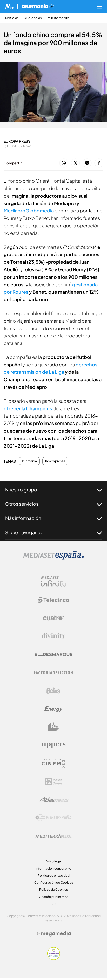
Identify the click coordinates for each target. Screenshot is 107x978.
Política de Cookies (53, 889)
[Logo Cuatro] (53, 618)
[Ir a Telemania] (38, 6)
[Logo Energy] (53, 708)
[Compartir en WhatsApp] (63, 163)
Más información (23, 518)
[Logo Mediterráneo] (53, 836)
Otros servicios (21, 504)
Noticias (12, 18)
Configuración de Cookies (53, 882)
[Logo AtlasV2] (53, 799)
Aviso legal (54, 861)
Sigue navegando (24, 532)
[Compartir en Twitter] (75, 163)
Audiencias (33, 18)
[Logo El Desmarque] (53, 654)
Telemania (29, 461)
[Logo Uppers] (53, 745)
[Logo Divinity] (53, 636)
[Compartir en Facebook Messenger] (87, 163)
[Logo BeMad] (53, 726)
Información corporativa (54, 868)
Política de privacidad (54, 875)
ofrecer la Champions (28, 408)
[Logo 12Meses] (53, 781)
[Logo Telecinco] (53, 599)
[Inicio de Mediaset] (9, 6)
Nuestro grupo (21, 490)
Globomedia (39, 210)
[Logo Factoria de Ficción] (53, 672)
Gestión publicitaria (53, 897)
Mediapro (14, 210)
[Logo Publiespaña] (53, 817)
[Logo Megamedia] (56, 933)
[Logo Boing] (53, 690)
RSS (53, 904)
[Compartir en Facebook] (98, 163)
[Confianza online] (53, 958)
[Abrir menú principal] (99, 6)
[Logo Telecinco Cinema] (53, 763)
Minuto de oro (59, 18)
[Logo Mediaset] (53, 558)
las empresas (55, 461)
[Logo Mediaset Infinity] (53, 581)
